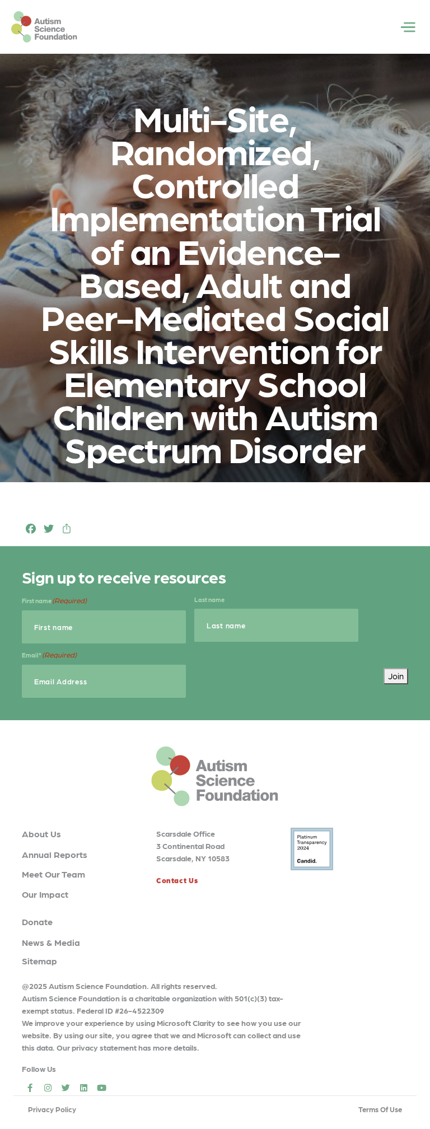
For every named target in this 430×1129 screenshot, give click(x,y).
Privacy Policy (52, 1109)
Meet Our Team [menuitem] (53, 874)
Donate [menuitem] (37, 921)
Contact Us (177, 880)
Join (396, 676)
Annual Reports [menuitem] (54, 854)
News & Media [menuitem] (51, 942)
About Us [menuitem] (41, 833)
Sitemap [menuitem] (39, 960)
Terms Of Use (380, 1109)
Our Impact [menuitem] (45, 894)
